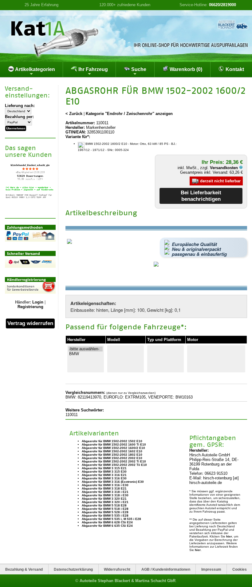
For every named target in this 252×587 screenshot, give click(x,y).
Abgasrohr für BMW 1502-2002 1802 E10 (112, 454)
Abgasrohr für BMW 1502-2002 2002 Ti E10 (114, 461)
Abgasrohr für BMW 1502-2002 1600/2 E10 (113, 448)
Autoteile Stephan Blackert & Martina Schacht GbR (127, 580)
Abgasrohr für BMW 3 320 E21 (104, 498)
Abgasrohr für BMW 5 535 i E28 (105, 515)
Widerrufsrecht (117, 569)
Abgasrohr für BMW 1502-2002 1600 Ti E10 (114, 444)
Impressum (211, 569)
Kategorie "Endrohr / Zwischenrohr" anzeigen (129, 113)
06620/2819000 (222, 4)
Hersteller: (75, 127)
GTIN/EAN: (75, 132)
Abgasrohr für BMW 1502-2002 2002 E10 (112, 458)
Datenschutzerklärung (73, 569)
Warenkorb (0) (185, 69)
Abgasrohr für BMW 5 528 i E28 (105, 512)
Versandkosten (224, 167)
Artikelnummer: (80, 123)
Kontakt (234, 69)
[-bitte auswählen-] (86, 349)
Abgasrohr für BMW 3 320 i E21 (105, 502)
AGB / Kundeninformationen (165, 569)
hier (229, 536)
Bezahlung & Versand (24, 569)
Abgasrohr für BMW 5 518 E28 (104, 505)
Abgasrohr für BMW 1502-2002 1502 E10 (112, 441)
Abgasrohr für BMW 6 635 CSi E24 (107, 525)
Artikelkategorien (34, 69)
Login (37, 302)
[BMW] (86, 353)
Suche (138, 69)
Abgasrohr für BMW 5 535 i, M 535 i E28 (111, 519)
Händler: (23, 302)
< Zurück (73, 113)
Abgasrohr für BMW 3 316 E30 (104, 478)
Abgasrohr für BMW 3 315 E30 (104, 471)
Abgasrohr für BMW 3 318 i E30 (105, 495)
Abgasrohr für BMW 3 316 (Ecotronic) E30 (113, 481)
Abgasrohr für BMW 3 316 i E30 (105, 485)
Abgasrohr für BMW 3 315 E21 (104, 468)
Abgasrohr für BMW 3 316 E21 (104, 475)
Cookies (239, 569)
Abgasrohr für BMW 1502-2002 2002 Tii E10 (114, 464)
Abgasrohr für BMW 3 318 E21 (104, 488)
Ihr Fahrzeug (92, 69)
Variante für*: (77, 136)
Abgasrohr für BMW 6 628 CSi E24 (107, 522)
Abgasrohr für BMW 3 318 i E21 (105, 492)
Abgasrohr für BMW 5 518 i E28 (105, 508)
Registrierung (30, 306)
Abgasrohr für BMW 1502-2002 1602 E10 (112, 451)
